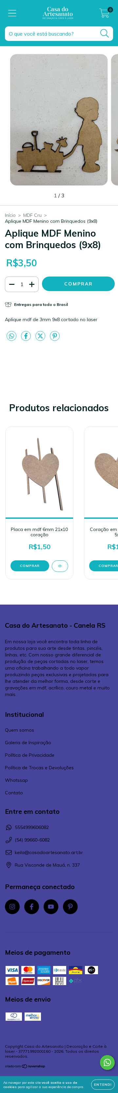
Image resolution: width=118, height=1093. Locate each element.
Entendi (103, 1084)
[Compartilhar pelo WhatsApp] (11, 336)
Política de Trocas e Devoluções (39, 768)
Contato (14, 793)
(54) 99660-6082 (32, 840)
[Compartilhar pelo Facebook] (26, 339)
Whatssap (16, 780)
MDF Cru (32, 215)
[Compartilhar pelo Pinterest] (55, 339)
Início (10, 215)
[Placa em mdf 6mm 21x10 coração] (60, 566)
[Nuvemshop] (25, 1067)
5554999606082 (32, 827)
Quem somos (19, 730)
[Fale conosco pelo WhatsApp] (107, 1062)
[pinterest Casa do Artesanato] (70, 906)
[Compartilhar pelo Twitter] (41, 339)
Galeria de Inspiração (28, 742)
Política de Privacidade (29, 755)
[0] (104, 15)
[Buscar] (104, 33)
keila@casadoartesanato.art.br (49, 852)
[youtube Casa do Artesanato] (51, 906)
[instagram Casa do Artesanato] (12, 906)
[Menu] (12, 13)
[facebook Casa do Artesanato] (31, 906)
